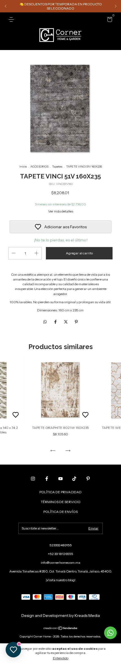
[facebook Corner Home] (46, 478)
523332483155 (61, 545)
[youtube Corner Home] (60, 478)
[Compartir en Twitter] (66, 321)
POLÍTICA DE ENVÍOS (60, 512)
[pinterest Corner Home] (88, 478)
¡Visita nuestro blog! (60, 580)
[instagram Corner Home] (33, 478)
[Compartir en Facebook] (55, 321)
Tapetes (57, 166)
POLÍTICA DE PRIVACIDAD (60, 492)
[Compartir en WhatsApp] (45, 321)
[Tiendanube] (60, 628)
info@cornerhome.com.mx (60, 562)
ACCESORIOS (39, 166)
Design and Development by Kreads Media (60, 615)
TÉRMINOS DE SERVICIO (60, 502)
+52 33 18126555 (60, 554)
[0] (109, 20)
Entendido (60, 658)
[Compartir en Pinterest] (76, 321)
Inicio (23, 166)
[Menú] (12, 19)
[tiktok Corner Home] (74, 478)
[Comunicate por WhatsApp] (110, 632)
